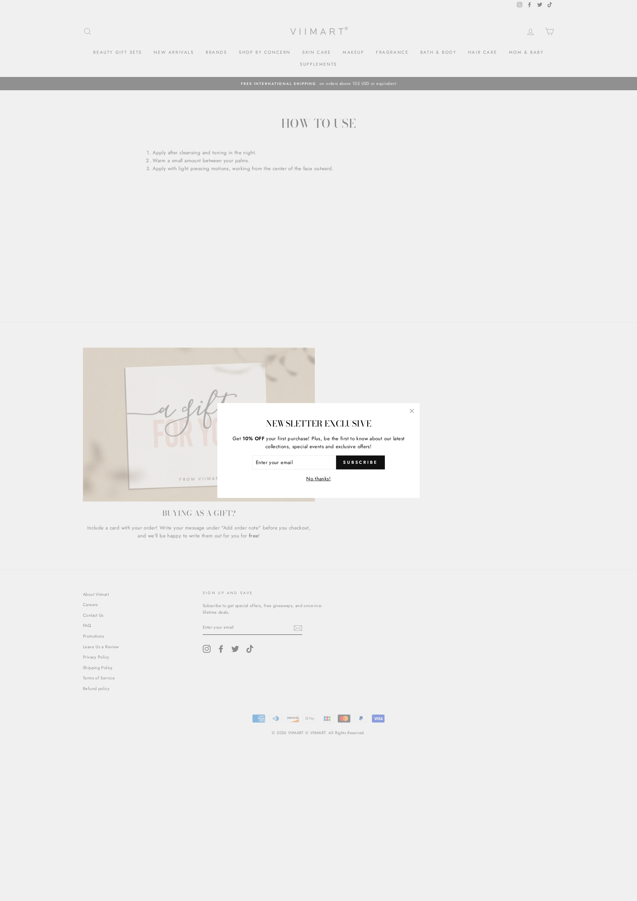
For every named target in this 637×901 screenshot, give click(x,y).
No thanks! (318, 478)
